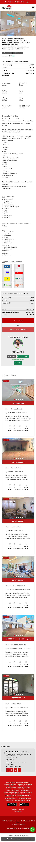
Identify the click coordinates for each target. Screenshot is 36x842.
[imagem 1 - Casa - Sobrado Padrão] (18, 390)
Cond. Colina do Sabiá (23, 47)
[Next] (31, 390)
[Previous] (5, 390)
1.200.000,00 (29, 70)
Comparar (19, 53)
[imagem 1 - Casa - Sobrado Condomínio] (18, 626)
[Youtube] (19, 770)
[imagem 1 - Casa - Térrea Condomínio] (18, 567)
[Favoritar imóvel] (32, 381)
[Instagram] (11, 770)
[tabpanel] (18, 23)
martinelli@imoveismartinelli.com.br (16, 762)
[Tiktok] (15, 770)
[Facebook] (8, 770)
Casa (3, 47)
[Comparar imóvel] (32, 384)
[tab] (28, 14)
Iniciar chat (18, 363)
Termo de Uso (18, 811)
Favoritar (7, 53)
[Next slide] (33, 23)
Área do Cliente (9, 2)
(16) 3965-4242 (10, 760)
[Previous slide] (3, 23)
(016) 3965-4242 (19, 2)
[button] (27, 2)
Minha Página (11, 356)
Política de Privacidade (18, 809)
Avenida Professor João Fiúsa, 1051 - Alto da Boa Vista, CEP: (18, 754)
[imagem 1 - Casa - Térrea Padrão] (18, 449)
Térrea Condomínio (10, 47)
